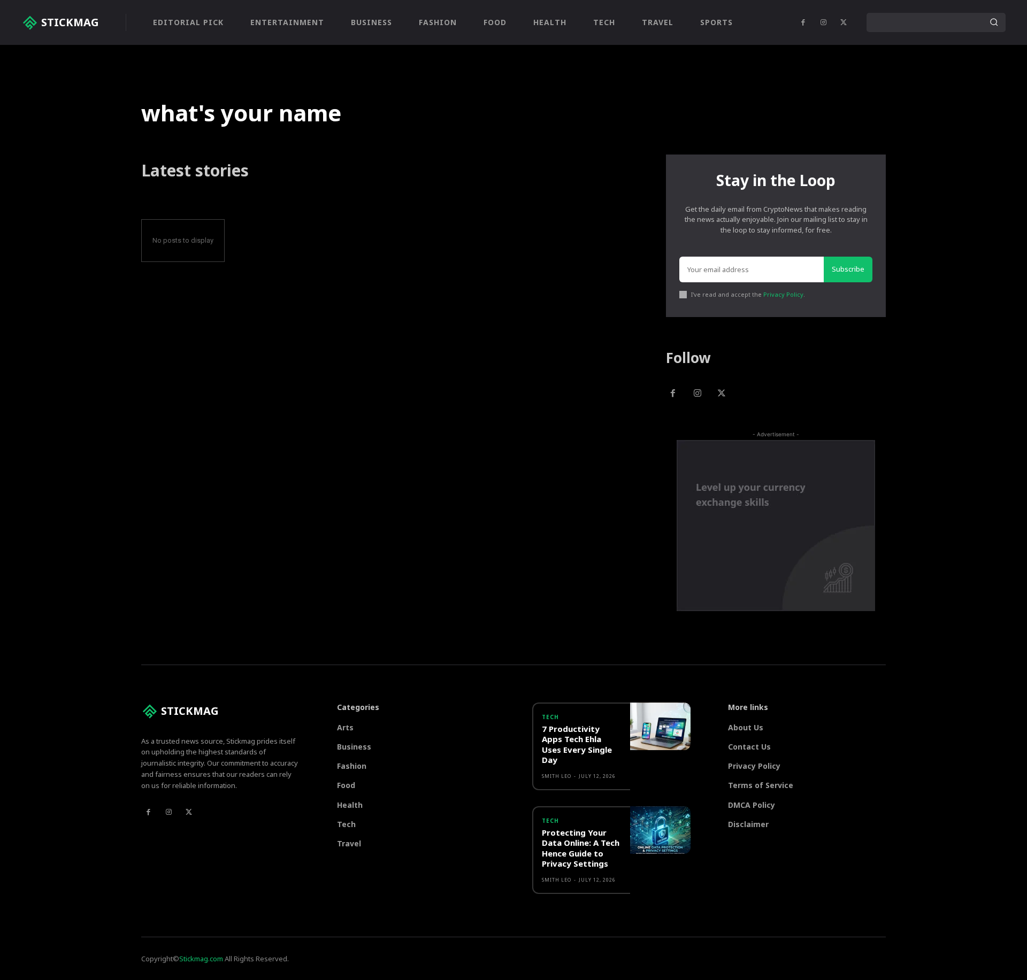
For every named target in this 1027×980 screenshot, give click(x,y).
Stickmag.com (201, 958)
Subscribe (848, 269)
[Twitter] (843, 22)
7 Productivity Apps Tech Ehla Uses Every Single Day (577, 744)
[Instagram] (823, 22)
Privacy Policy (783, 294)
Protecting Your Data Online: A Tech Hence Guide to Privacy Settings (580, 848)
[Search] (994, 22)
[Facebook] (803, 22)
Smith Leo (556, 776)
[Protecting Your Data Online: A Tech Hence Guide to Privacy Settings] (660, 830)
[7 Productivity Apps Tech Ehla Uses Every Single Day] (660, 727)
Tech (550, 717)
